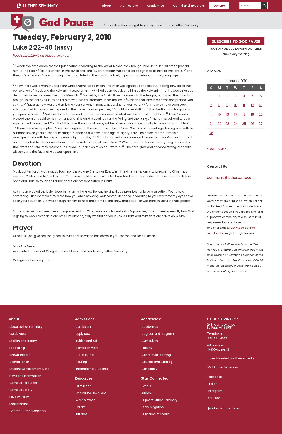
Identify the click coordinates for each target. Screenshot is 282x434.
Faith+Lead (83, 386)
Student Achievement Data (29, 369)
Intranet (81, 414)
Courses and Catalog (157, 362)
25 (244, 123)
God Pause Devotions (91, 393)
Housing (81, 362)
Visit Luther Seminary (223, 367)
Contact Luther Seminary (27, 411)
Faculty (147, 348)
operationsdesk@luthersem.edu (231, 358)
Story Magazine (153, 407)
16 (227, 114)
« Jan (211, 148)
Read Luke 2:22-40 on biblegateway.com (42, 55)
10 (235, 105)
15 (219, 114)
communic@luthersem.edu (229, 177)
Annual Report (19, 355)
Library (80, 407)
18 (244, 114)
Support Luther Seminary (159, 400)
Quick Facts (17, 334)
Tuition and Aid (86, 341)
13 (260, 105)
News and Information (25, 376)
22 (219, 123)
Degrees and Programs (158, 334)
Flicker (212, 384)
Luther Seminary (37, 5)
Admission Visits (87, 348)
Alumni (147, 393)
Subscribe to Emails (155, 414)
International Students (92, 369)
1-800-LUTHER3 (218, 350)
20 (261, 114)
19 (252, 114)
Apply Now (83, 334)
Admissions (84, 327)
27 (261, 123)
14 (211, 114)
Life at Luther (85, 355)
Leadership (17, 348)
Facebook (215, 377)
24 (236, 123)
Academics (150, 327)
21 (211, 123)
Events (146, 386)
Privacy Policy (19, 397)
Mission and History (23, 341)
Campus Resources (23, 383)
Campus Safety (20, 390)
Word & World (85, 400)
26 (252, 123)
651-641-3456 (217, 338)
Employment (18, 404)
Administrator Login (225, 408)
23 (227, 123)
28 (211, 133)
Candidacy (149, 369)
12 (252, 105)
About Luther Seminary (26, 327)
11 (244, 105)
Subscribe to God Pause (236, 41)
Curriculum (150, 341)
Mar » (222, 148)
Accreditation (19, 362)
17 (235, 114)
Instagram (215, 391)
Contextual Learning (156, 355)
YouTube (214, 398)
